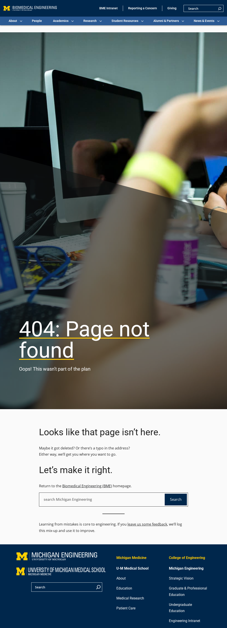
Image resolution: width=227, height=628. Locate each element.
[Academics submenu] (72, 21)
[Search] (219, 8)
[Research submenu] (100, 21)
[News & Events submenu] (218, 21)
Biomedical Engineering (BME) (87, 486)
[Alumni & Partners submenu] (182, 21)
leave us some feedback (147, 524)
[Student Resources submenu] (142, 21)
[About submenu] (21, 21)
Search (176, 499)
